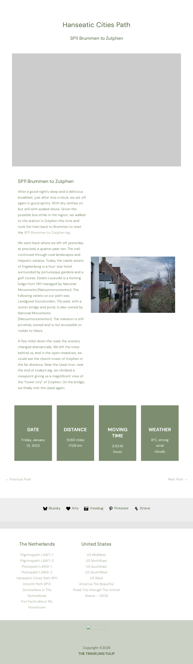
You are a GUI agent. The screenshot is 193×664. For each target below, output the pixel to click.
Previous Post (18, 479)
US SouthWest (96, 572)
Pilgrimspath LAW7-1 (36, 555)
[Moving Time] (118, 417)
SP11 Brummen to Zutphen (96, 38)
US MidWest (96, 555)
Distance (75, 430)
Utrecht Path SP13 (37, 584)
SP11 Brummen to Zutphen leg (47, 232)
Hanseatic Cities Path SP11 (36, 578)
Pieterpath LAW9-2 (37, 572)
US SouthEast (96, 566)
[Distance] (75, 417)
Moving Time (118, 433)
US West (96, 578)
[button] (95, 285)
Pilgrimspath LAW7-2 (37, 561)
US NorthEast (96, 561)
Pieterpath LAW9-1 (37, 566)
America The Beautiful (96, 584)
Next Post (178, 479)
